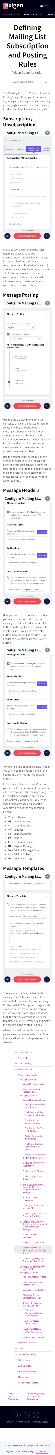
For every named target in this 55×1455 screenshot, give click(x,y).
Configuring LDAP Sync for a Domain (35, 1129)
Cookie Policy (41, 1421)
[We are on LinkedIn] (36, 1415)
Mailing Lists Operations (33, 1242)
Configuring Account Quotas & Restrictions (32, 1331)
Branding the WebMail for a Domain (35, 1156)
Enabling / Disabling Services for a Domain (34, 1113)
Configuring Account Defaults (32, 1177)
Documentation (11, 14)
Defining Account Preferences (32, 1322)
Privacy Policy (23, 1421)
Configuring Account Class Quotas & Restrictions (34, 1214)
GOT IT (42, 1451)
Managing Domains (29, 1095)
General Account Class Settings (33, 1191)
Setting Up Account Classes (32, 1185)
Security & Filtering (26, 1342)
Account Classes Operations (30, 1199)
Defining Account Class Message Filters (33, 1207)
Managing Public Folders (31, 1267)
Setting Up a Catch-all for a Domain (34, 1105)
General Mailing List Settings (31, 1228)
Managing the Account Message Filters (33, 1283)
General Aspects (25, 1052)
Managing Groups (28, 1079)
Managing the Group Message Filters (32, 1090)
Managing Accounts (29, 1272)
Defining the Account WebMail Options (32, 1304)
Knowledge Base (32, 14)
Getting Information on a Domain (34, 1137)
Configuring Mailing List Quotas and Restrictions (33, 1259)
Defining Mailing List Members (32, 1236)
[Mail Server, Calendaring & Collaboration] (14, 6)
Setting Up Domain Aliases (34, 1158)
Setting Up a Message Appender (32, 1164)
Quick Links (23, 1058)
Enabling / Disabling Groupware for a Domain (34, 1147)
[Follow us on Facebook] (18, 1415)
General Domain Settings (34, 1099)
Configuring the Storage (33, 1171)
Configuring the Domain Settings (32, 1121)
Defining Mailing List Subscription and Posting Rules (34, 1250)
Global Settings (25, 1063)
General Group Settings (33, 1083)
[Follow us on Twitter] (27, 1415)
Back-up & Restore (26, 1365)
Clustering (22, 1377)
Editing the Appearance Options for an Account (34, 1313)
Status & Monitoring (27, 1354)
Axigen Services (25, 1069)
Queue (21, 1348)
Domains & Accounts (27, 1075)
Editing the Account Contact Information (32, 1296)
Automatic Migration (27, 1371)
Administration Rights (28, 1382)
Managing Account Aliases (34, 1276)
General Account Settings (34, 1289)
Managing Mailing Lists (30, 1222)
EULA (9, 1421)
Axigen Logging (25, 1360)
